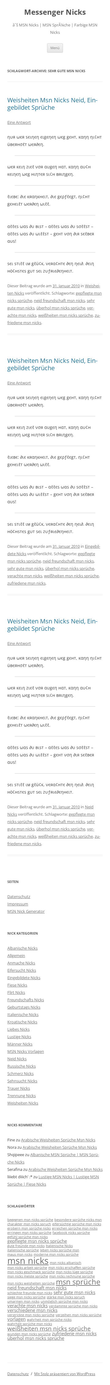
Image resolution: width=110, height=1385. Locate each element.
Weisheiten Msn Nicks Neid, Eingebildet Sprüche (52, 104)
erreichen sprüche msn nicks (74, 1228)
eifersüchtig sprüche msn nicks (76, 1224)
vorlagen (16, 1319)
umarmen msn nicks (23, 1301)
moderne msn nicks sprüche (56, 1254)
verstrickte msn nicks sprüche (30, 1315)
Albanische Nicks (22, 948)
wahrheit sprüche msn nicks (29, 1324)
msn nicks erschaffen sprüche (71, 1267)
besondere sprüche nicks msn (78, 1220)
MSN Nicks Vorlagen (25, 1051)
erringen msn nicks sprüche (29, 1232)
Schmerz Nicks (20, 1073)
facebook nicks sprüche (71, 1232)
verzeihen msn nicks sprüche (78, 1315)
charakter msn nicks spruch (29, 1224)
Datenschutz (18, 896)
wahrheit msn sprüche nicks (49, 1319)
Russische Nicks (21, 1066)
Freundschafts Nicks (25, 999)
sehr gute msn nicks (25, 568)
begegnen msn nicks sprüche (30, 1220)
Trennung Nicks (21, 1095)
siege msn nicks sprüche (26, 1297)
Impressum (17, 904)
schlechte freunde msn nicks (29, 1293)
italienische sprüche (23, 1250)
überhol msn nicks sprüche (60, 308)
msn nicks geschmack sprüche (31, 1272)
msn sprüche (78, 1282)
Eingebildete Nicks (23, 977)
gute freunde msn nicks (26, 1246)
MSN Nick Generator (26, 911)
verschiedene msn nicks (32, 1310)
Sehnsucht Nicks (22, 1081)
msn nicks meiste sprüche (27, 1276)
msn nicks (28, 1260)
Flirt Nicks (16, 992)
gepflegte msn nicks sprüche (37, 1241)
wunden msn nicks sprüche (29, 1334)
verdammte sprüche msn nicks (73, 1306)
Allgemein (16, 955)
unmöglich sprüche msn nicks (64, 1301)
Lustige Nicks (19, 1036)
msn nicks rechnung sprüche (72, 1276)
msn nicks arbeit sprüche (27, 1267)
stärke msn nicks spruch (66, 1297)
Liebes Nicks (18, 1029)
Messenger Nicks (55, 12)
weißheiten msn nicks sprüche (65, 315)
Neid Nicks (17, 1058)
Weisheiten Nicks (22, 1103)
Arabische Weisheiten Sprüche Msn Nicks (58, 1140)
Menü (55, 47)
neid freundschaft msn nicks (59, 300)
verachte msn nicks (24, 576)
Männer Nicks (19, 1044)
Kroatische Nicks (22, 1022)
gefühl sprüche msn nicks (27, 1237)
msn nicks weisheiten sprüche (31, 1283)
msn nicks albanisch (65, 1263)
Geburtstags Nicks (23, 1007)
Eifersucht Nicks (21, 970)
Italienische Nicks (22, 1014)
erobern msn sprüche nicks (29, 1228)
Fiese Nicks (17, 985)
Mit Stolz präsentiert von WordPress (64, 1373)
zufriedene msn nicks (26, 583)
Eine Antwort (19, 122)
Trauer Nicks (18, 1088)
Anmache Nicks (21, 963)
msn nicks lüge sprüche (74, 1272)
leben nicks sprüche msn (59, 1250)
